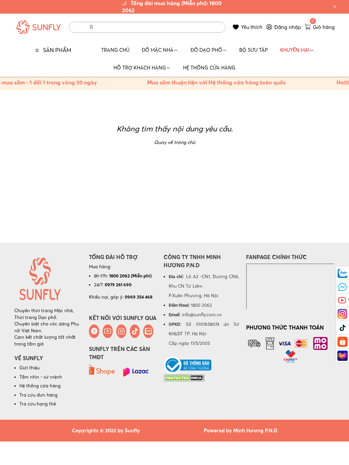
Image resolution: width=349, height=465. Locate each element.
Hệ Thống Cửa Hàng (209, 68)
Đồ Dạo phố (206, 50)
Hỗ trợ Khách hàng (139, 68)
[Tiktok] (135, 331)
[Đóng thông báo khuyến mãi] (335, 6)
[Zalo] (148, 331)
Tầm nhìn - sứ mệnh (40, 377)
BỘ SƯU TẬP (253, 50)
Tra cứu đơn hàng (38, 395)
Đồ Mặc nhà (157, 50)
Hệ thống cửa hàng (40, 385)
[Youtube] (108, 331)
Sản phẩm (57, 50)
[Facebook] (94, 331)
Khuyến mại (294, 50)
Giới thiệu (29, 367)
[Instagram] (121, 331)
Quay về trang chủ (174, 142)
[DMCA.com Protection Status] (184, 377)
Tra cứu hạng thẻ (37, 403)
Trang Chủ (115, 50)
